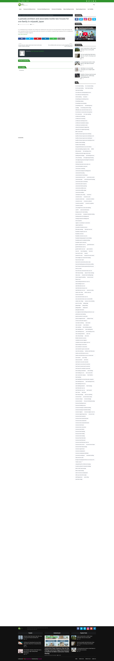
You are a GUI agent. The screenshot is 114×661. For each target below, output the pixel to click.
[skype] (95, 1)
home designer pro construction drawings (83, 257)
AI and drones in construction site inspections (84, 112)
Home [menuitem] (20, 9)
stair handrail (78, 357)
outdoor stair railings (79, 301)
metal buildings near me (80, 283)
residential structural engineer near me (83, 342)
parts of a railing (79, 303)
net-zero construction (79, 294)
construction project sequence (81, 183)
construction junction (90, 177)
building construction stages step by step (83, 153)
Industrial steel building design (87, 275)
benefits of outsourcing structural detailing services (85, 140)
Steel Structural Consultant (24, 24)
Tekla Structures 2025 (79, 457)
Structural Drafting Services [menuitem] (29, 9)
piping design (85, 303)
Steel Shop (84, 392)
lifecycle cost (78, 279)
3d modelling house (88, 105)
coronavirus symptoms (89, 203)
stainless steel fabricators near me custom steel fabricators (84, 355)
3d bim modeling (78, 96)
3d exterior (85, 96)
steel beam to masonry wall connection (83, 366)
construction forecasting (80, 172)
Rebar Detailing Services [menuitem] (68, 9)
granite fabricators (90, 244)
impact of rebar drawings (89, 272)
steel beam (86, 359)
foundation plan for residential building (83, 240)
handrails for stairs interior (89, 255)
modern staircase (88, 292)
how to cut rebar (79, 268)
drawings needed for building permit (82, 218)
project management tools (80, 318)
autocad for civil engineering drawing (82, 129)
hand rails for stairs (79, 253)
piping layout (85, 307)
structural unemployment (80, 451)
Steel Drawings (89, 385)
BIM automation (78, 151)
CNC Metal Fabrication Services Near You (83, 164)
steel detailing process (80, 381)
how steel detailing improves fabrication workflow (85, 264)
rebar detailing (78, 327)
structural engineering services (81, 414)
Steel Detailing (78, 377)
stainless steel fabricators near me (82, 353)
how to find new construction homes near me (84, 270)
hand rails (91, 251)
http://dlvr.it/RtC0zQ (22, 34)
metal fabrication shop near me (81, 288)
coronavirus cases (87, 196)
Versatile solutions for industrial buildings (83, 466)
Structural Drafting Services (81, 405)
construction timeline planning (81, 185)
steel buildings (90, 370)
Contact (27, 1)
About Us (23, 1)
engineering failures (79, 225)
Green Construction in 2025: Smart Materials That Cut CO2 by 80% (88, 49)
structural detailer (79, 401)
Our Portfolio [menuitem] (90, 9)
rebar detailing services (90, 331)
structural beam (78, 396)
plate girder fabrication (80, 309)
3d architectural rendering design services (83, 92)
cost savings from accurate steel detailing (83, 207)
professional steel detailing (81, 314)
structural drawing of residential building (83, 409)
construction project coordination (82, 181)
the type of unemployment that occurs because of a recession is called (85, 460)
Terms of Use (81, 658)
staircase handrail (79, 359)
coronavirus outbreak (88, 201)
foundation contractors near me (81, 235)
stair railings (84, 357)
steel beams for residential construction (83, 368)
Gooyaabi (40, 658)
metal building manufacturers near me (83, 281)
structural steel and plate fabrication (82, 422)
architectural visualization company (82, 122)
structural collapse (79, 398)
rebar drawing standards (80, 333)
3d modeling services (79, 105)
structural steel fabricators (80, 440)
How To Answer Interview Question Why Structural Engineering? (85, 266)
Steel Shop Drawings (79, 394)
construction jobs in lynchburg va (82, 175)
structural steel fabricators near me (82, 442)
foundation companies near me (81, 231)
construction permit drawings (89, 179)
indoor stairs (78, 275)
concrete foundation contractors (81, 166)
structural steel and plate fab (81, 420)
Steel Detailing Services (90, 381)
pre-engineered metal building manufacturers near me (85, 312)
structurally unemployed (80, 455)
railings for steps (90, 318)
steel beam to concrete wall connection (83, 364)
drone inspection (79, 220)
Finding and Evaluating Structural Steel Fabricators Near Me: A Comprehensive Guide (32, 644)
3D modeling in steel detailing (81, 103)
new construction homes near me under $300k (84, 298)
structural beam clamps (87, 396)
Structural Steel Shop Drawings (81, 446)
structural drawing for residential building (83, 407)
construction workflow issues (81, 188)
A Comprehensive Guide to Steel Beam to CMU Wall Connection (88, 62)
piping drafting (85, 305)
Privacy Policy (88, 658)
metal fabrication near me (80, 285)
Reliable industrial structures (81, 338)
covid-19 (77, 209)
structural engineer (79, 411)
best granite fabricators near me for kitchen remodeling (83, 147)
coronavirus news (79, 201)
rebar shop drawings (79, 335)
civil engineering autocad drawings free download (85, 159)
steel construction (89, 372)
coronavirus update (79, 205)
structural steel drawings (80, 435)
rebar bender (88, 322)
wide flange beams (79, 477)
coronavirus (89, 194)
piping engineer (78, 307)
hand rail (77, 251)
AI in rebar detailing (87, 114)
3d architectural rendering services (82, 94)
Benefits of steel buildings (80, 142)
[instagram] (91, 1)
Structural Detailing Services (81, 403)
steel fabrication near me (80, 388)
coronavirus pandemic (80, 203)
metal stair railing (90, 290)
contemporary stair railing (80, 194)
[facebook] (87, 1)
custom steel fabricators (84, 209)
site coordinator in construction (81, 346)
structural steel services (80, 444)
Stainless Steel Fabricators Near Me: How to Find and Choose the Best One (33, 637)
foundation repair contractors (81, 242)
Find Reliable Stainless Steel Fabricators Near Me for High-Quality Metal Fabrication (32, 651)
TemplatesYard (28, 658)
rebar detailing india (89, 329)
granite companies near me (81, 244)
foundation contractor (80, 233)
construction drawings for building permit (83, 170)
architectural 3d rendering (80, 118)
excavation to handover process (81, 227)
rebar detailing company (87, 327)
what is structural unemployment (82, 472)
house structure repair (80, 259)
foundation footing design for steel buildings (84, 238)
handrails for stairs (79, 255)
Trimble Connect (78, 461)
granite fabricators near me (81, 246)
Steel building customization (81, 370)
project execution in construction (81, 316)
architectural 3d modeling (80, 116)
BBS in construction (79, 131)
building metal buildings (80, 155)
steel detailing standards (80, 385)
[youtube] (90, 19)
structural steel (91, 414)
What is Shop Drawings (80, 470)
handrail (86, 253)
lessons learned (90, 277)
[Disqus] (45, 119)
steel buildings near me (80, 372)
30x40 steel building (79, 90)
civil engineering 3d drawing (88, 157)
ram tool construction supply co (81, 320)
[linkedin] (94, 628)
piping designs (78, 305)
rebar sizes (87, 335)
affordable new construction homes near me (84, 109)
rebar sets (88, 333)
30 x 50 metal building (79, 88)
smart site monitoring (79, 351)
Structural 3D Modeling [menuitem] (56, 9)
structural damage (87, 398)
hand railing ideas (84, 251)
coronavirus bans (79, 196)
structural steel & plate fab (81, 416)
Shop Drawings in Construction (81, 344)
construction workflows (80, 192)
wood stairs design (79, 479)
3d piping (77, 107)
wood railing (86, 477)
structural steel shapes (90, 444)
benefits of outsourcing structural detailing (83, 133)
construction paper (79, 179)
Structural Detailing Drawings (89, 401)
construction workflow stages (81, 190)
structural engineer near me (89, 411)
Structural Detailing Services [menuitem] (43, 9)
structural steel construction (81, 427)
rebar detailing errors (79, 329)
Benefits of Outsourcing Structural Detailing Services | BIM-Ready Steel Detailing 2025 (88, 76)
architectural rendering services (81, 120)
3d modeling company (79, 101)
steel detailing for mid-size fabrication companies (85, 379)
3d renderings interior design (86, 107)
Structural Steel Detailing (80, 431)
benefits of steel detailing (80, 144)
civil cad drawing (79, 157)
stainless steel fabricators (90, 351)
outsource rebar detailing (89, 301)
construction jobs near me (80, 177)
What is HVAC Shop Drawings (81, 468)
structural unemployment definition (82, 453)
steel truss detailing (88, 394)
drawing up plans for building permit (82, 216)
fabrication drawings (79, 229)
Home (19, 1)
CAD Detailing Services (90, 155)
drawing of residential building (88, 214)
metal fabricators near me (80, 290)
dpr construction (79, 214)
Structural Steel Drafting (80, 433)
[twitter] (89, 1)
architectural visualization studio (81, 125)
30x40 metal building (89, 88)
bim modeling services (87, 151)
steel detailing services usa (81, 383)
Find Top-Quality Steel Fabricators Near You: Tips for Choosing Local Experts (88, 56)
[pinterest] (93, 1)
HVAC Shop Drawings (79, 272)
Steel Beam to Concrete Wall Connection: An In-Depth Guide (87, 69)
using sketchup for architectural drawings (83, 464)
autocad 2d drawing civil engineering (82, 127)
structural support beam (80, 448)
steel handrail (89, 390)
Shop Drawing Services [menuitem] (81, 9)
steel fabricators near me (80, 390)
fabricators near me (88, 229)
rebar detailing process (80, 331)
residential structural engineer (81, 340)
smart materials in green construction (82, 348)
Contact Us (94, 658)
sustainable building (90, 455)
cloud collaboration (79, 162)
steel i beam (78, 392)
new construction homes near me (82, 296)
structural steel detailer (80, 429)
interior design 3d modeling (80, 277)
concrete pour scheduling (80, 168)
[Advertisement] (45, 155)
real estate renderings (80, 322)
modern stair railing (79, 292)
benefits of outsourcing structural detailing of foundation (84, 138)
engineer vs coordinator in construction (83, 222)
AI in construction (79, 114)
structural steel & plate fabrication (82, 418)
